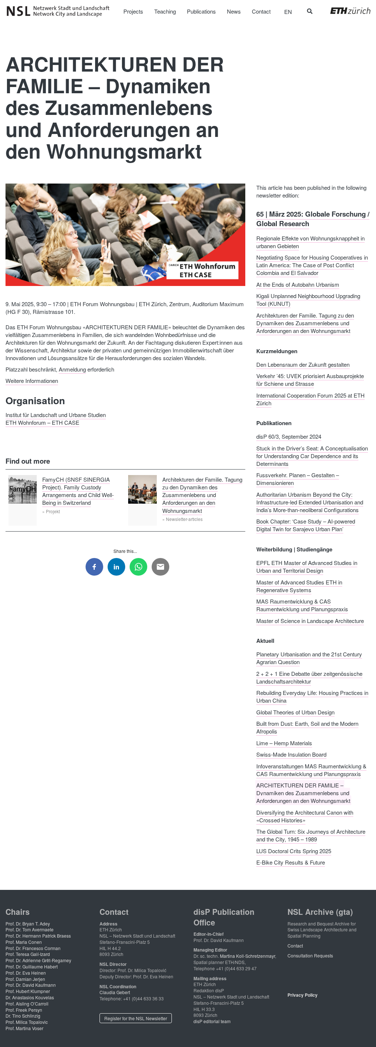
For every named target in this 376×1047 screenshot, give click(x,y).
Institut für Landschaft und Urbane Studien (56, 414)
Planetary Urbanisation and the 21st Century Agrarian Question (309, 658)
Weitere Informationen (32, 380)
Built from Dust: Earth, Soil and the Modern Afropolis (307, 727)
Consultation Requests (310, 955)
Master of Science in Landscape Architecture (310, 620)
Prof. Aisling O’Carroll (27, 1003)
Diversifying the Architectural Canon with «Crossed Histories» (304, 815)
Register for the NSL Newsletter (135, 1018)
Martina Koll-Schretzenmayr (247, 956)
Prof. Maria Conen (24, 942)
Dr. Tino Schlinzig (23, 1015)
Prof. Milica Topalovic (27, 1022)
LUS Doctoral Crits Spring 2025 (293, 850)
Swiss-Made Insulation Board (291, 754)
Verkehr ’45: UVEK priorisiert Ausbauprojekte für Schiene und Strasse (310, 379)
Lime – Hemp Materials (284, 742)
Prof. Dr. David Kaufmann (31, 985)
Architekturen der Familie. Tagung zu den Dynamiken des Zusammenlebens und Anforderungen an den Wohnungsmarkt (202, 494)
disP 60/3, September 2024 (288, 436)
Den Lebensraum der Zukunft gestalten (303, 364)
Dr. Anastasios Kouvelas (30, 997)
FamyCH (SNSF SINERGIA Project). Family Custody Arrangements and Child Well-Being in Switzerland (78, 490)
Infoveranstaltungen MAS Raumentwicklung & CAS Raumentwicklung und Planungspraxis (311, 769)
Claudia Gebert (115, 992)
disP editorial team (212, 1021)
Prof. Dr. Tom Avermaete (30, 929)
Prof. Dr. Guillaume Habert (32, 966)
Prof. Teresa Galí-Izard (28, 954)
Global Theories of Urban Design (295, 711)
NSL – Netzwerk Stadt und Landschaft (61, 11)
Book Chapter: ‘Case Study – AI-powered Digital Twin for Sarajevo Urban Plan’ (305, 525)
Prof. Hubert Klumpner (28, 991)
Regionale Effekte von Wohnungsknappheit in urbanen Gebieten (310, 241)
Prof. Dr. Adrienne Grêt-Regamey (38, 960)
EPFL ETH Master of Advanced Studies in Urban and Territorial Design (306, 566)
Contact (295, 945)
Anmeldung (72, 369)
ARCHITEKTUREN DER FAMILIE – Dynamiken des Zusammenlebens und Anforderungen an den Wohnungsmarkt (303, 792)
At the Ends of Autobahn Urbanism (297, 284)
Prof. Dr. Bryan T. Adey (28, 923)
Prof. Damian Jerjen (25, 979)
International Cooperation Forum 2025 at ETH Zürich (310, 398)
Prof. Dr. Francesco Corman (33, 948)
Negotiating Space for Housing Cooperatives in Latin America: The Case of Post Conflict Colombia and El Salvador (312, 264)
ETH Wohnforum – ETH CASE (42, 422)
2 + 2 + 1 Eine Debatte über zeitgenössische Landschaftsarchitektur (309, 677)
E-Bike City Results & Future (290, 862)
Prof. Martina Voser (24, 1028)
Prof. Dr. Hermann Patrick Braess (38, 935)
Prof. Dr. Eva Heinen (26, 973)
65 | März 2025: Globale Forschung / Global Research (312, 218)
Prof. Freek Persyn (24, 1010)
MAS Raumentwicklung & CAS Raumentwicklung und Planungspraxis (302, 605)
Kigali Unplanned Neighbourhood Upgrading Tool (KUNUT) (308, 299)
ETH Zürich (344, 10)
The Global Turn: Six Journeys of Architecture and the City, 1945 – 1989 (310, 835)
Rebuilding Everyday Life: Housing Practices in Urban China (312, 696)
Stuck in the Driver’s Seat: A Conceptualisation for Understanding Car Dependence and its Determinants (312, 455)
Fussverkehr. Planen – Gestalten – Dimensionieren (297, 478)
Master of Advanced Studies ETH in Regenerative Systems (299, 585)
